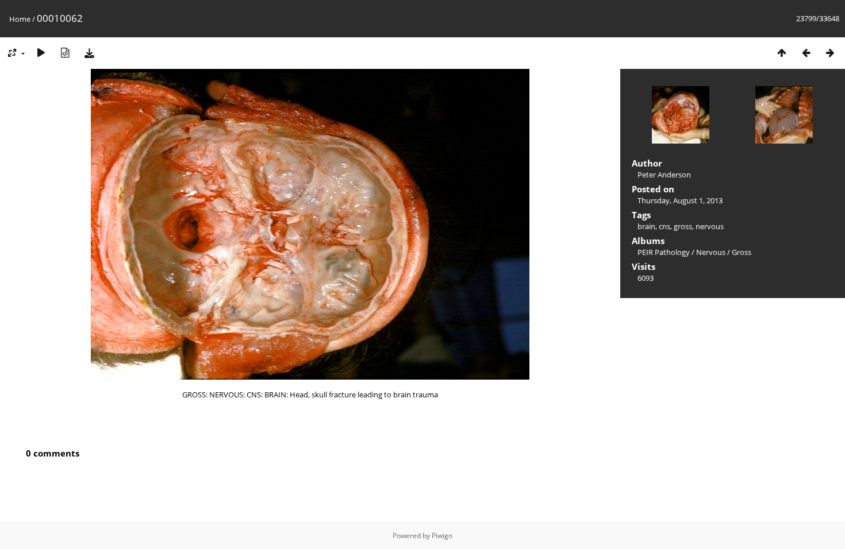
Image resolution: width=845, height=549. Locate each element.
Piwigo (442, 535)
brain (646, 226)
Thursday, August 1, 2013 (680, 200)
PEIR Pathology (663, 252)
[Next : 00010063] (830, 52)
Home (19, 19)
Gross (741, 252)
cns (664, 226)
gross (683, 226)
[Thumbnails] (782, 52)
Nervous (710, 252)
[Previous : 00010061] (806, 52)
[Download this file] (89, 52)
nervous (710, 226)
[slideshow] (41, 52)
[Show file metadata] (65, 52)
